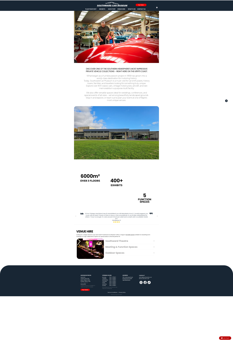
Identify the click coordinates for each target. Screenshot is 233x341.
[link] (157, 7)
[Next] (157, 37)
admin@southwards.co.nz (145, 277)
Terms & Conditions (112, 292)
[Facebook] (145, 282)
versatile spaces (130, 234)
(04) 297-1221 (146, 278)
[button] (141, 5)
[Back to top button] (226, 101)
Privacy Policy (122, 292)
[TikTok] (149, 282)
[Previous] (77, 37)
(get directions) (126, 280)
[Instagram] (141, 282)
